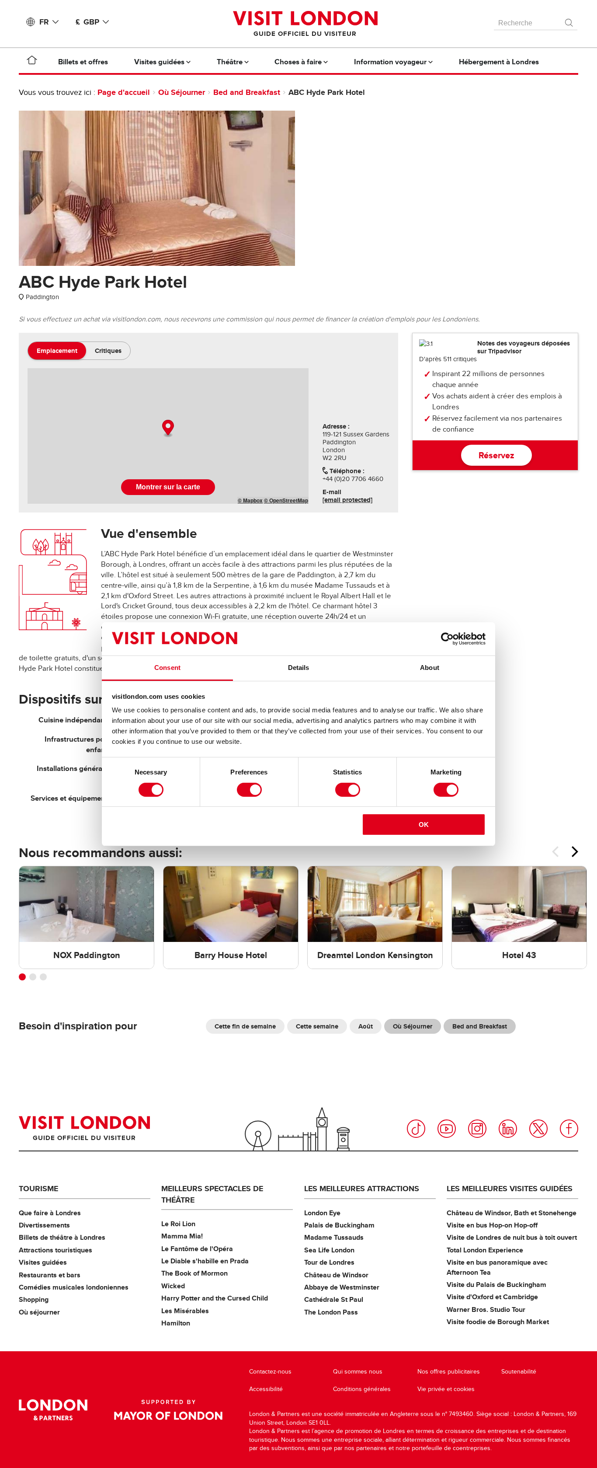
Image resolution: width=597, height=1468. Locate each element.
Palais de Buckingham (339, 1225)
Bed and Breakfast (246, 92)
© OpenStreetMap (286, 500)
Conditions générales (362, 1389)
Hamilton (175, 1323)
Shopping (34, 1299)
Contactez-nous (270, 1371)
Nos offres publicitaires (448, 1371)
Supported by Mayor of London (168, 1409)
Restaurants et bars (49, 1275)
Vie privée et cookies (446, 1389)
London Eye (322, 1213)
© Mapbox (250, 500)
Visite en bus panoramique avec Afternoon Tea (497, 1267)
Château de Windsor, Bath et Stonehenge (511, 1213)
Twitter (538, 1128)
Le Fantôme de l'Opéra (197, 1249)
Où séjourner (39, 1312)
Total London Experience (485, 1250)
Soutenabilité (518, 1371)
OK (424, 824)
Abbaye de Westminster (341, 1287)
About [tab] (429, 667)
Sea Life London (329, 1250)
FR (44, 22)
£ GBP (87, 22)
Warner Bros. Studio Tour (486, 1309)
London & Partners (53, 1409)
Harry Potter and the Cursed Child (214, 1298)
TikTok (416, 1128)
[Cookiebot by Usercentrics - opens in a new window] (447, 638)
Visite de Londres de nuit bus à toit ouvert (512, 1237)
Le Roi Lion (178, 1224)
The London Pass (331, 1312)
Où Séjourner (181, 92)
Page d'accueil (123, 92)
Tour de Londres (329, 1262)
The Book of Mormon (194, 1273)
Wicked (173, 1286)
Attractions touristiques (55, 1250)
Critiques (108, 351)
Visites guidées (43, 1262)
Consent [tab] (167, 667)
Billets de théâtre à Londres (62, 1237)
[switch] (249, 790)
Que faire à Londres (50, 1213)
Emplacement (57, 351)
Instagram (477, 1128)
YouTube (446, 1128)
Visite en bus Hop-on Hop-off (492, 1225)
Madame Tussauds (334, 1237)
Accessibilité (266, 1389)
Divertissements (44, 1225)
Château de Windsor (336, 1275)
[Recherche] (569, 20)
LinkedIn (508, 1128)
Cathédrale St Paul (333, 1299)
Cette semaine (317, 1026)
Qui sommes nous (357, 1371)
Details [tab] (298, 667)
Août (365, 1026)
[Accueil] (32, 61)
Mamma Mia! (182, 1236)
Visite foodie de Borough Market (498, 1322)
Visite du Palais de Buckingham (496, 1285)
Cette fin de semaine (245, 1026)
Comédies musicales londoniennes (73, 1287)
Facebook (569, 1128)
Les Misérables (185, 1311)
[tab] (57, 350)
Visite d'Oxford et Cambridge (492, 1297)
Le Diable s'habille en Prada (205, 1261)
